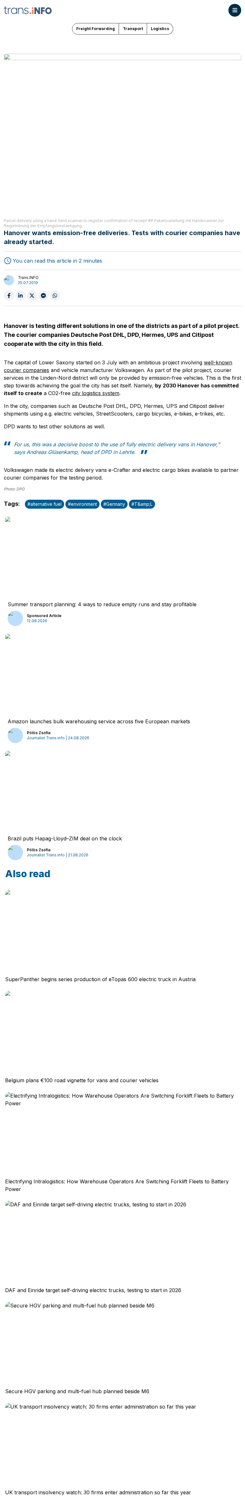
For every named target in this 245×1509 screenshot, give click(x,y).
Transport (133, 28)
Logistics (160, 28)
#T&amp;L (141, 504)
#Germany (114, 504)
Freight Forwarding (95, 28)
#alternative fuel (44, 504)
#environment (82, 504)
